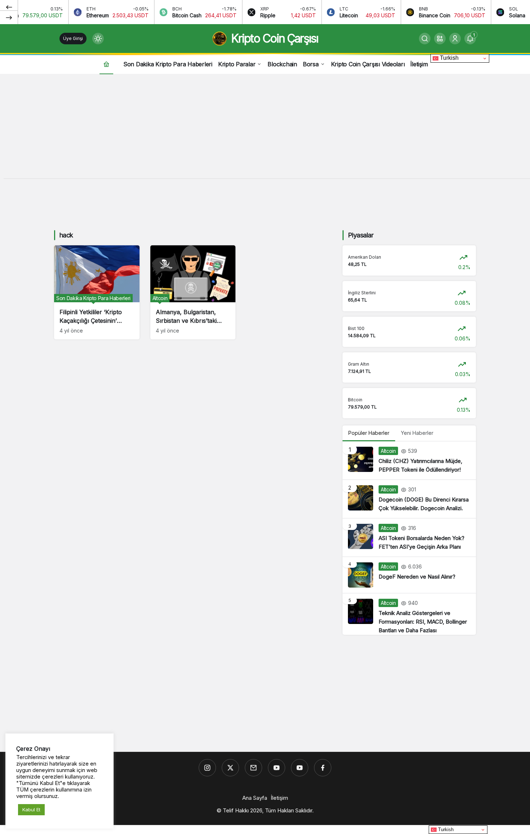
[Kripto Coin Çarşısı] (276, 767)
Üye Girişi (73, 38)
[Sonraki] (9, 17)
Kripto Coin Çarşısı (274, 38)
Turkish (448, 58)
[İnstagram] (207, 767)
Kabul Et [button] (31, 809)
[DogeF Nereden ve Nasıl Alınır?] (409, 575)
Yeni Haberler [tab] (417, 433)
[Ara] (424, 38)
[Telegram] (253, 767)
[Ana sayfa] (106, 64)
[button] (440, 38)
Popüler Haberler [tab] (368, 433)
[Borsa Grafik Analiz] (299, 767)
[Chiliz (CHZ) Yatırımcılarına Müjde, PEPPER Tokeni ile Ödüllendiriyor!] (409, 460)
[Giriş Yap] (455, 38)
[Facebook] (322, 767)
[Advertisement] (265, 127)
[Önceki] (9, 7)
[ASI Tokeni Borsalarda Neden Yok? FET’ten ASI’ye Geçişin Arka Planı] (409, 537)
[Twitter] (230, 767)
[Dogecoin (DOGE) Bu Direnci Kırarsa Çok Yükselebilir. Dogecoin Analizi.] (409, 499)
